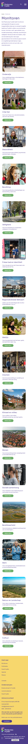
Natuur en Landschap (11, 600)
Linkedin (4, 680)
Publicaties (5, 666)
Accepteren (15, 740)
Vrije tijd (6, 112)
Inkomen (6, 375)
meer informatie (20, 738)
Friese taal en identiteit (12, 262)
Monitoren (5, 663)
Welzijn (5, 337)
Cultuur (5, 638)
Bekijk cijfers (8, 82)
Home (3, 14)
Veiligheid (6, 225)
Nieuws (4, 675)
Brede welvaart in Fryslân (8, 688)
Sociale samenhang (10, 488)
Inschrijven (7, 721)
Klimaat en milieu (9, 413)
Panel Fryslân (5, 669)
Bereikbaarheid (8, 525)
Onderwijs (6, 74)
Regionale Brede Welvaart (13, 300)
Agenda (4, 672)
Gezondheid (7, 150)
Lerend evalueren (6, 691)
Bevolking (6, 187)
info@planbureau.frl (8, 706)
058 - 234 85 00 (6, 709)
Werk (4, 563)
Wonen (5, 450)
